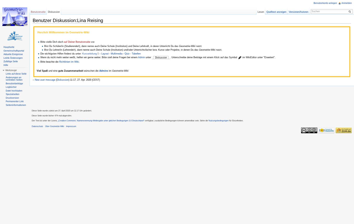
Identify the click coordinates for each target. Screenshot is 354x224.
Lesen (261, 11)
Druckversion (12, 98)
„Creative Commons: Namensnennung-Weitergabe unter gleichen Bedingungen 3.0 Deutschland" (101, 120)
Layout (105, 53)
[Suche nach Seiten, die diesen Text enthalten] (350, 11)
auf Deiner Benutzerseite (77, 41)
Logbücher (11, 87)
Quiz (127, 53)
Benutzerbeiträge (14, 83)
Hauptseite (9, 47)
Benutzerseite (38, 11)
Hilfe (6, 65)
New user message (45, 79)
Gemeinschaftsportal (14, 51)
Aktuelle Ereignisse (13, 54)
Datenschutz (37, 126)
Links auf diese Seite (16, 74)
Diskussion (63, 79)
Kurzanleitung (89, 53)
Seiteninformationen (16, 105)
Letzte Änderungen (13, 58)
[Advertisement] (192, 97)
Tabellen (136, 53)
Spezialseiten (12, 94)
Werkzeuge (11, 70)
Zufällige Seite (11, 61)
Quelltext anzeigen (276, 11)
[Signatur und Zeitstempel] (240, 57)
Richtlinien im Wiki (69, 61)
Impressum (71, 126)
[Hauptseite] (15, 16)
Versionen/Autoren (298, 11)
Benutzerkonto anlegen (325, 3)
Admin (141, 57)
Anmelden (346, 3)
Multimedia (116, 53)
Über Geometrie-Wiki (54, 126)
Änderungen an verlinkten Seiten (14, 78)
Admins (103, 70)
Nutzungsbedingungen (219, 120)
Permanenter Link (15, 101)
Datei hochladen (14, 90)
